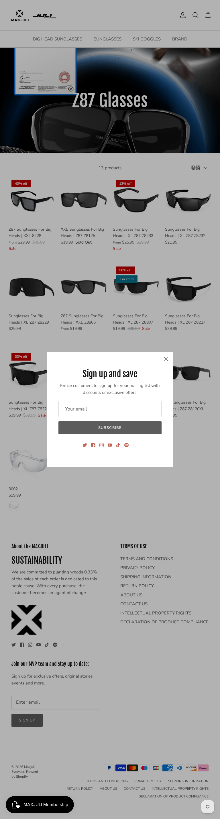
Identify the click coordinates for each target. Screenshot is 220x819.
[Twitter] (85, 445)
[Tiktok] (118, 445)
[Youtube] (110, 445)
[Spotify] (126, 445)
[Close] (166, 359)
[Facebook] (93, 445)
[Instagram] (101, 445)
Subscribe (109, 427)
